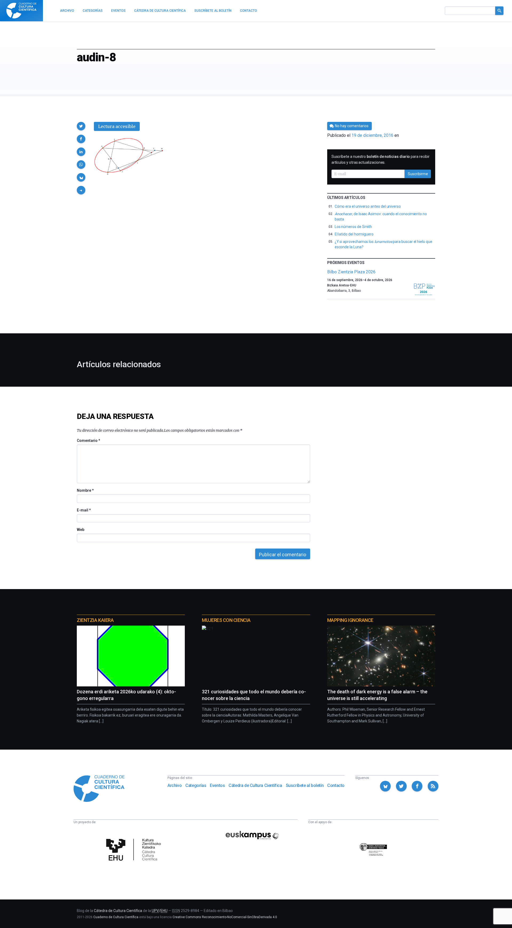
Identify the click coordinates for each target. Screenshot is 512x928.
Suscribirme (418, 174)
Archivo (174, 785)
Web (80, 529)
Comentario (88, 440)
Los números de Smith (353, 227)
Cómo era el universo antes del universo (368, 206)
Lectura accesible (116, 126)
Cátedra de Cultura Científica (255, 785)
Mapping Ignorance (350, 620)
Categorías (195, 785)
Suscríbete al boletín (305, 785)
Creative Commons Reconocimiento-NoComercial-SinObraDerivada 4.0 (225, 917)
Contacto (336, 785)
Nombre (85, 490)
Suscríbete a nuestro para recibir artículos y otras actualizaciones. (380, 159)
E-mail (83, 510)
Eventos (217, 785)
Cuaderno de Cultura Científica (115, 917)
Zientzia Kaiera (95, 620)
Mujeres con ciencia (226, 620)
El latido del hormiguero (354, 234)
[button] (81, 126)
